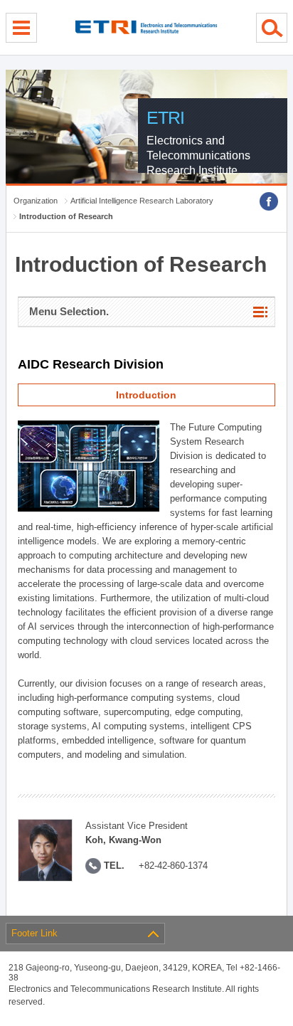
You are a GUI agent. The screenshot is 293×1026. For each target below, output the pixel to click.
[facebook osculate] (269, 201)
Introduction (146, 395)
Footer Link (34, 933)
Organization (36, 200)
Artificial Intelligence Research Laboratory (141, 200)
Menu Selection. (69, 311)
